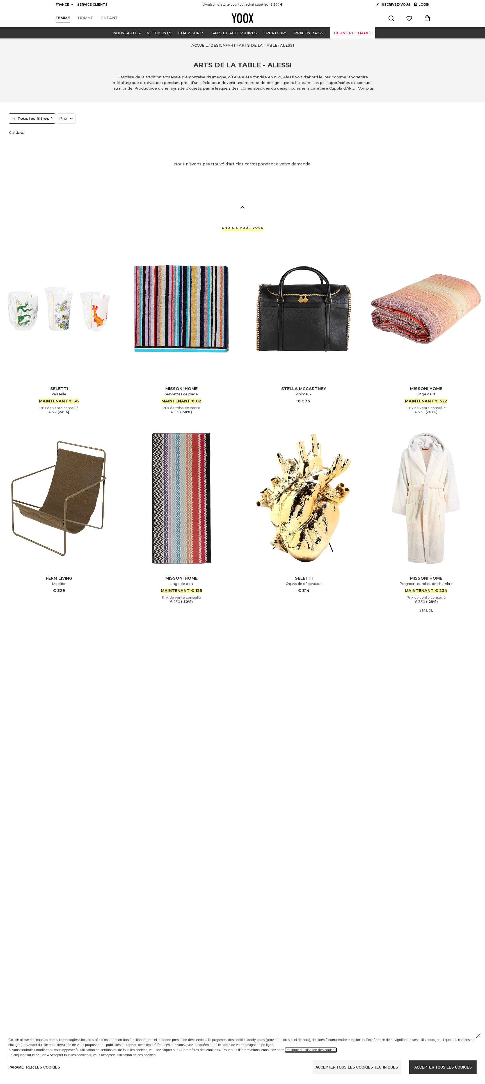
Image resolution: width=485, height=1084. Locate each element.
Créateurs (275, 33)
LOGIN (421, 6)
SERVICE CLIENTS (92, 4)
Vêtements (159, 33)
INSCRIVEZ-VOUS (395, 4)
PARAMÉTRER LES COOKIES (34, 1067)
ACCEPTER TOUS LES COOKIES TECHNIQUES (356, 1067)
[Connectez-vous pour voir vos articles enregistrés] (409, 18)
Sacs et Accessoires (234, 33)
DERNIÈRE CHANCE (353, 33)
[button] (242, 207)
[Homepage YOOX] (242, 18)
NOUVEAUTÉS (126, 33)
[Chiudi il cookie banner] (478, 1035)
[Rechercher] (391, 18)
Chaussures (191, 33)
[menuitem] (63, 17)
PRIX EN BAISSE (310, 33)
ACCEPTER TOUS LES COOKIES (443, 1067)
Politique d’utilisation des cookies (310, 1050)
